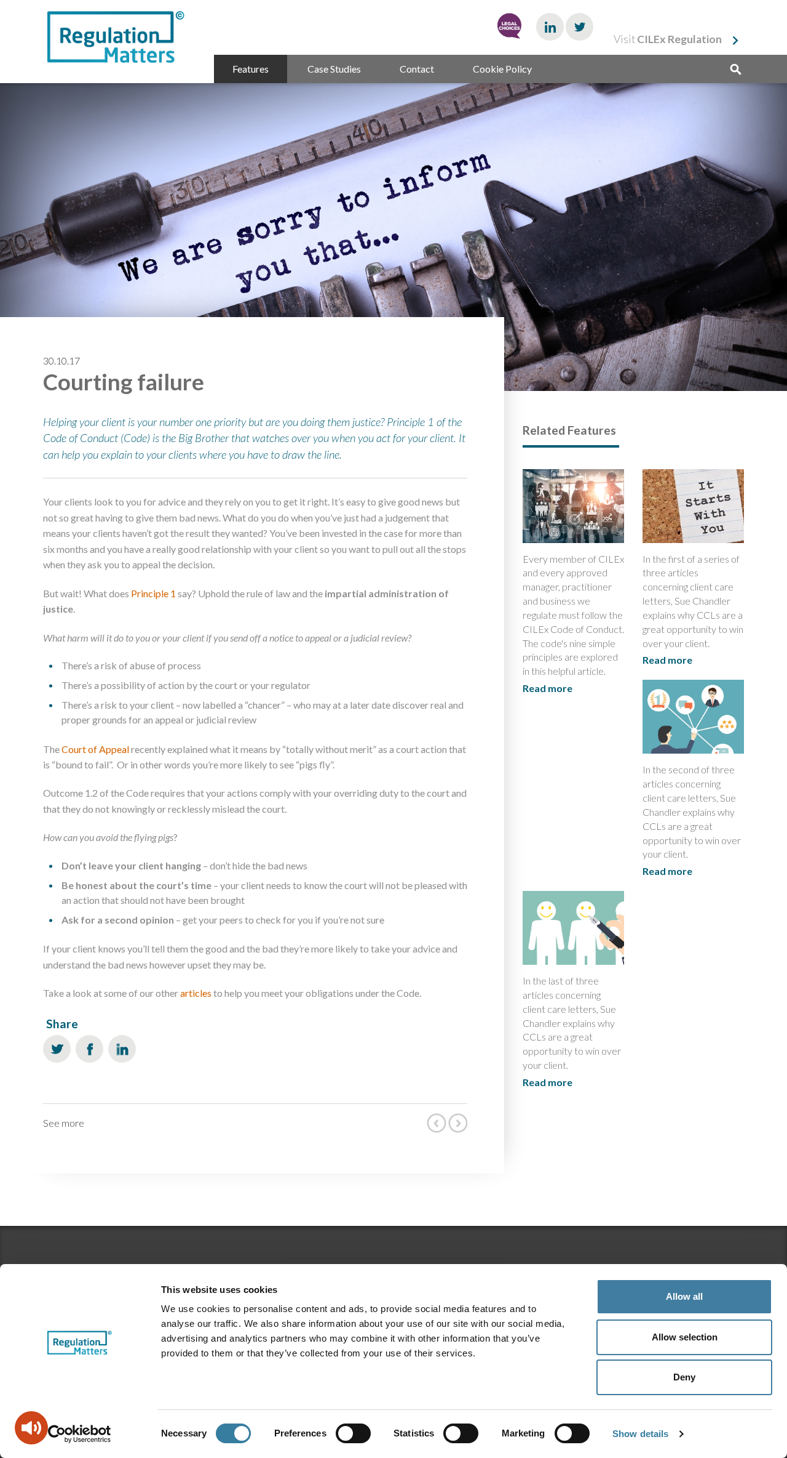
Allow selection (685, 1337)
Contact (417, 69)
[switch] (353, 1433)
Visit (668, 39)
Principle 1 (153, 593)
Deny (684, 1377)
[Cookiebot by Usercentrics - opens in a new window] (79, 1434)
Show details (640, 1433)
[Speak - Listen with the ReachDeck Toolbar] (31, 1427)
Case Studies (334, 69)
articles (196, 993)
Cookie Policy (502, 69)
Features (250, 69)
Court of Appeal (95, 749)
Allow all (684, 1296)
